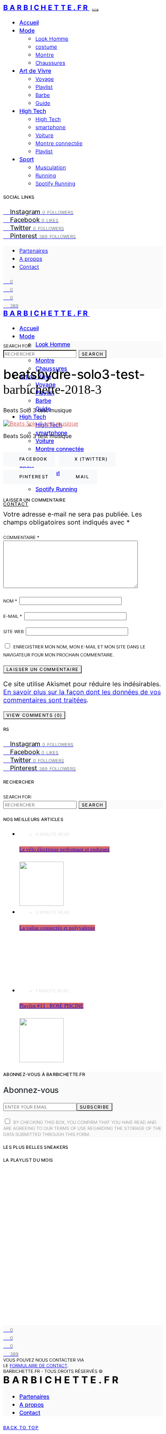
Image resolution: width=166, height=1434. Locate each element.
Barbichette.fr (46, 7)
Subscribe (94, 1107)
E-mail (12, 616)
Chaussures (50, 63)
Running (45, 175)
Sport (26, 159)
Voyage (44, 79)
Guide (42, 103)
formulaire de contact (38, 1365)
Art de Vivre (35, 70)
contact (16, 504)
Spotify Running (55, 183)
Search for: (17, 346)
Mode (27, 30)
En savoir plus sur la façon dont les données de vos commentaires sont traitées (82, 696)
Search (92, 354)
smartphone (50, 127)
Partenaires (33, 250)
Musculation (50, 167)
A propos (30, 258)
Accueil (29, 22)
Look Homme (51, 38)
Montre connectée (59, 143)
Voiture (44, 135)
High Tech (32, 110)
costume (46, 46)
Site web (13, 631)
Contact (29, 266)
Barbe (42, 95)
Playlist (44, 87)
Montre (44, 54)
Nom (10, 601)
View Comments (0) (34, 715)
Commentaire (21, 537)
